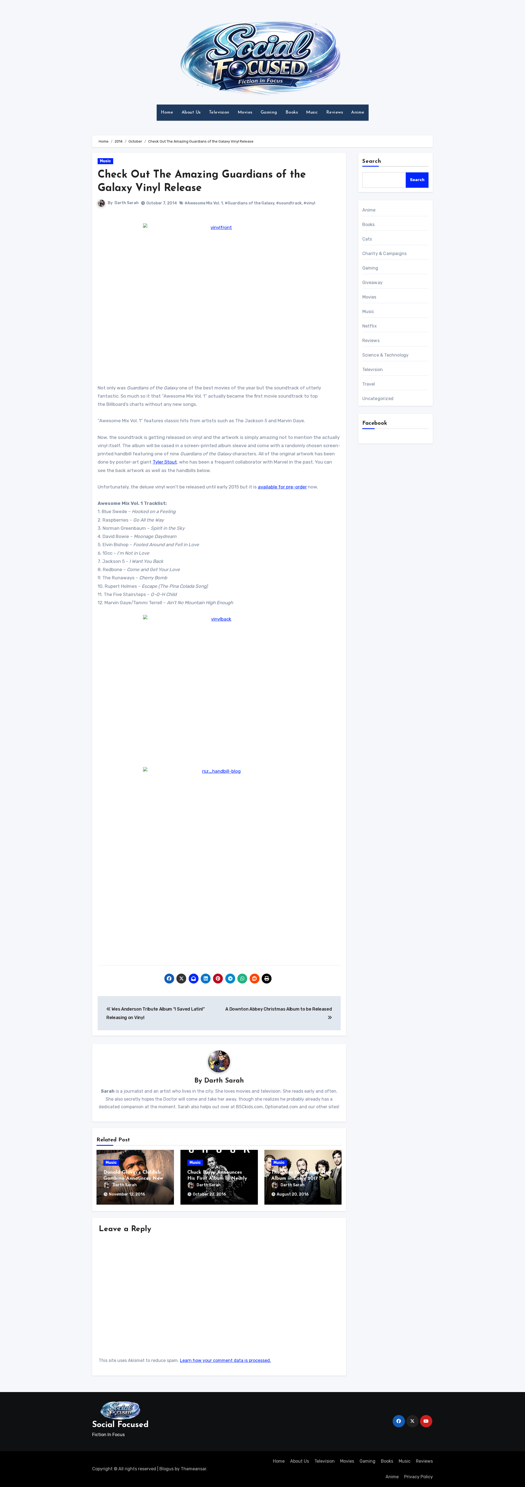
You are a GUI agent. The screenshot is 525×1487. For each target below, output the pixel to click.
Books (291, 112)
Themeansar (193, 1468)
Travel (368, 384)
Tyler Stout (165, 462)
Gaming (269, 112)
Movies (245, 112)
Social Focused (120, 1425)
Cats (367, 239)
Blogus (166, 1468)
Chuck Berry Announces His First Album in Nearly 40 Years (217, 1178)
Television (219, 112)
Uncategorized (378, 398)
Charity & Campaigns (384, 253)
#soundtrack (289, 203)
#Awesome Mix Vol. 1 (204, 203)
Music (312, 112)
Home (167, 112)
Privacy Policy (418, 1476)
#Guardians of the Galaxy (249, 203)
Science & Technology (385, 355)
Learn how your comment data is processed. (225, 1360)
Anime (357, 112)
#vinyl (309, 203)
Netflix (369, 326)
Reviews (334, 112)
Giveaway (372, 282)
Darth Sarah (127, 203)
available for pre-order (282, 487)
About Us (191, 112)
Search (371, 161)
